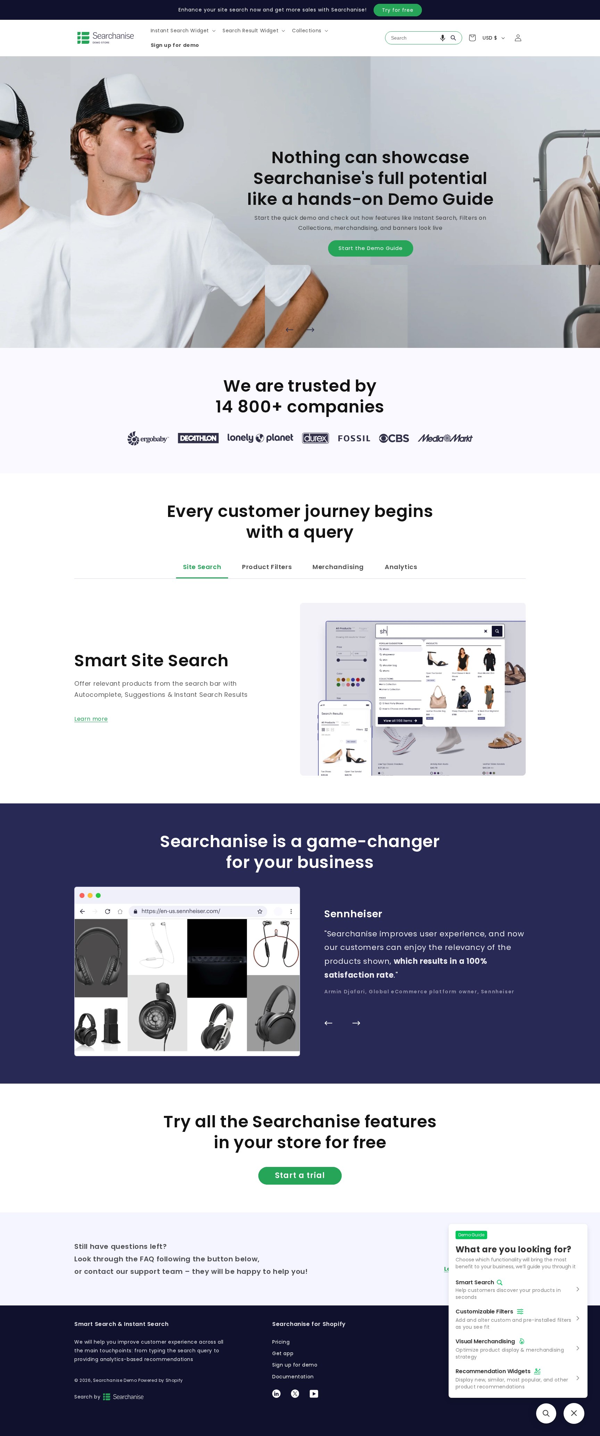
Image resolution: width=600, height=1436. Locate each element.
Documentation (293, 1376)
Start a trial (300, 1175)
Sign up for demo (295, 1364)
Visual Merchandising (485, 1341)
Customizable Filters (484, 1312)
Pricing (281, 1341)
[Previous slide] (289, 329)
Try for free (398, 10)
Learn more (91, 719)
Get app (282, 1353)
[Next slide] (310, 329)
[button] (183, 30)
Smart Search (475, 1282)
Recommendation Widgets (493, 1371)
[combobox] (423, 38)
